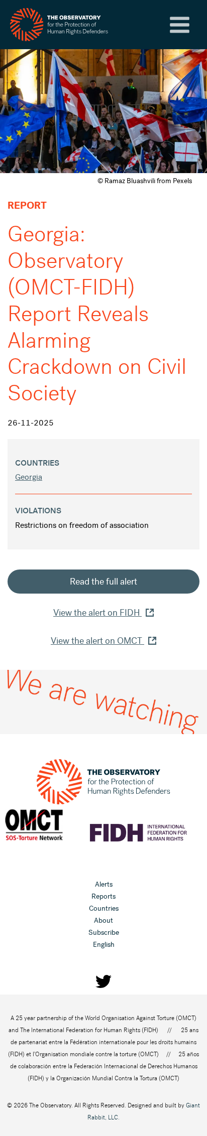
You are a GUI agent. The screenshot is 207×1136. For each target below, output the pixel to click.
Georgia (28, 477)
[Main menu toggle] (179, 25)
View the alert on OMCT (97, 640)
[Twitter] (103, 981)
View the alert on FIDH (97, 612)
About (103, 920)
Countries (104, 908)
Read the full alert (103, 581)
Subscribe (103, 932)
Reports (103, 896)
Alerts (104, 884)
